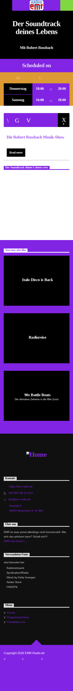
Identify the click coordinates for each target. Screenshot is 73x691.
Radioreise (37, 337)
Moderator (11, 176)
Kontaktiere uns (16, 621)
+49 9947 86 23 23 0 (20, 492)
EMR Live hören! (14, 541)
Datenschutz (31, 658)
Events (11, 612)
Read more (16, 152)
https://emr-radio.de (21, 486)
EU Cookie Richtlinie (55, 658)
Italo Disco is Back (37, 279)
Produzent (29, 176)
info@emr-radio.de (19, 499)
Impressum (12, 658)
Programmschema (18, 617)
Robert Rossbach (37, 191)
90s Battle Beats (37, 394)
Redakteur (47, 176)
